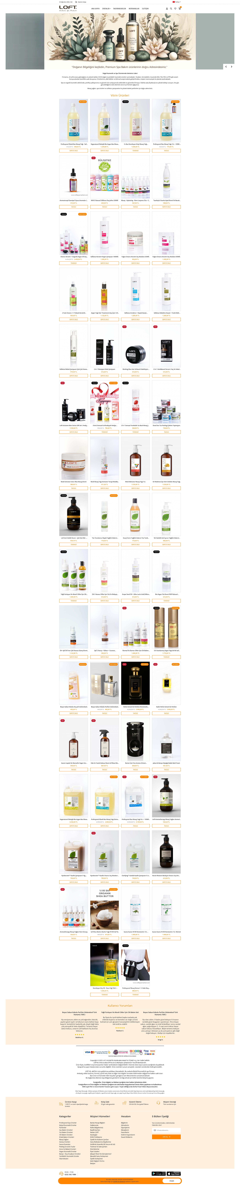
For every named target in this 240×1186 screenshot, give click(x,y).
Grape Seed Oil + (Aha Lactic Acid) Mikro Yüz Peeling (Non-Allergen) (135, 594)
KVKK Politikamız (96, 1137)
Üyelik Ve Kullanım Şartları (99, 1139)
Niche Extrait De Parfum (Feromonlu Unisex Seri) (135, 707)
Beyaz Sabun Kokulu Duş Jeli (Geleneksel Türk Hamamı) (73, 707)
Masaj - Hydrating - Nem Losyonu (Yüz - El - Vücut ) (135, 200)
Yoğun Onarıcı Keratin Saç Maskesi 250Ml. (135, 257)
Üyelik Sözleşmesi (96, 1159)
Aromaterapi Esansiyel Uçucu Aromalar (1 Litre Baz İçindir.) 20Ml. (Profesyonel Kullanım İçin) (73, 200)
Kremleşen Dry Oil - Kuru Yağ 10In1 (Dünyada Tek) (104, 988)
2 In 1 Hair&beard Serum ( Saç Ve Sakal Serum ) (166, 369)
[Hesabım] (167, 8)
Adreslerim (125, 1125)
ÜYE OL (165, 1137)
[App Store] (174, 1173)
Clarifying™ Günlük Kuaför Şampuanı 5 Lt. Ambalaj (135, 876)
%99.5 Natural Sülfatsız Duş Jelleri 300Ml (104, 200)
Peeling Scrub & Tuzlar (67, 1147)
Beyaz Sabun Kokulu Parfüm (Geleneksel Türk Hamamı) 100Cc (104, 707)
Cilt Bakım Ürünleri (65, 1135)
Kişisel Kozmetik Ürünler (67, 1125)
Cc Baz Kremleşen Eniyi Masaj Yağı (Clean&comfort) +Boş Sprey (135, 144)
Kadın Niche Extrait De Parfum (166, 707)
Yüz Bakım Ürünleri (66, 1132)
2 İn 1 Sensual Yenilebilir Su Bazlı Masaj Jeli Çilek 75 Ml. (135, 425)
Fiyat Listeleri (94, 1151)
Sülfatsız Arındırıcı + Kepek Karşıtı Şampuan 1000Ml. (135, 313)
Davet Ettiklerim (126, 1137)
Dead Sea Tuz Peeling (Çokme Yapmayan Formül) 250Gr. (166, 425)
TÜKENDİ (135, 151)
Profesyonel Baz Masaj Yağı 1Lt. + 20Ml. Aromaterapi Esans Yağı (166, 144)
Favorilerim (125, 1132)
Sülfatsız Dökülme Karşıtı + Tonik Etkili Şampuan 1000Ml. (166, 313)
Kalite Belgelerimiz (96, 1128)
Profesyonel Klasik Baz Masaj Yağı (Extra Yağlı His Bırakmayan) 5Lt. (104, 819)
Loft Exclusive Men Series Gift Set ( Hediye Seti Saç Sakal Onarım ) (74, 425)
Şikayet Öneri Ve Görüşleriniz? (100, 1154)
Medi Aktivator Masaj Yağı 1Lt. (135, 482)
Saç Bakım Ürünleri (66, 1130)
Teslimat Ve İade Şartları (98, 1147)
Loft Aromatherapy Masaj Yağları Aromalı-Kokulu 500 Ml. (166, 819)
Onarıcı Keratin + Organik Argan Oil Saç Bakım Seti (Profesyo (74, 257)
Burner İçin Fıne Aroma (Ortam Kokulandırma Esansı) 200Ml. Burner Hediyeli (135, 763)
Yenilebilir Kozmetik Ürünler (69, 1156)
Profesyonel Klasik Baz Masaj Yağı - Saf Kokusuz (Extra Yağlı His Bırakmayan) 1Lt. (73, 144)
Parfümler (62, 1128)
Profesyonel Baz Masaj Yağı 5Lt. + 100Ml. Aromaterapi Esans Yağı (135, 819)
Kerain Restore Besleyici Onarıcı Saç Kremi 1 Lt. (166, 876)
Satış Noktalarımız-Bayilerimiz (100, 1142)
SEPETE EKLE (74, 151)
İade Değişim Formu (97, 1161)
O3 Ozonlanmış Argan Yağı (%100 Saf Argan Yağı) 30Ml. (166, 651)
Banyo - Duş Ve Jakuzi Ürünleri (70, 1154)
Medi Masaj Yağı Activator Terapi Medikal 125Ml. (104, 482)
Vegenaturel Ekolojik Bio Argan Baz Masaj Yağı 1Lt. (104, 144)
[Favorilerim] (175, 8)
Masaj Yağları (64, 1139)
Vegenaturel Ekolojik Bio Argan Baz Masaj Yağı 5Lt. (73, 819)
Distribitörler (94, 1149)
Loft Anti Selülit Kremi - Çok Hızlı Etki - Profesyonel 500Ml (73, 538)
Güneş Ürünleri (64, 1142)
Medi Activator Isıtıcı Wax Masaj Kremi (73, 482)
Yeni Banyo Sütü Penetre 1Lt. (92, 1012)
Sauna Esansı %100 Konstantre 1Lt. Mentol (166, 932)
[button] (226, 66)
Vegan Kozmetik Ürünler (67, 1151)
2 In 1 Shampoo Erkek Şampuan (104, 369)
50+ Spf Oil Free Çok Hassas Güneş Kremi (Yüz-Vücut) (73, 651)
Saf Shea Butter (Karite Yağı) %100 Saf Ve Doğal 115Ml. (104, 932)
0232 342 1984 (70, 1174)
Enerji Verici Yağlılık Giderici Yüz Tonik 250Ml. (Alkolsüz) (135, 538)
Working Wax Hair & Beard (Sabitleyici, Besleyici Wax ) (135, 369)
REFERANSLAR (134, 9)
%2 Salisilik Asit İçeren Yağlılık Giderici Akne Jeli (166, 538)
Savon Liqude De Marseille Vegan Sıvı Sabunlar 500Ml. (73, 763)
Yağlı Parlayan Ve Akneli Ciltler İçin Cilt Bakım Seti (73, 594)
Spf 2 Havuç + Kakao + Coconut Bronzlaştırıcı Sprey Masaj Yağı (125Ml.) (104, 651)
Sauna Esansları (64, 1144)
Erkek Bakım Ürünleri (66, 1137)
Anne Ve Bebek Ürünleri (67, 1149)
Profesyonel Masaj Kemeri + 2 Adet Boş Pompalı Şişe (135, 988)
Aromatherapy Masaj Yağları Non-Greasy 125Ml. (73, 932)
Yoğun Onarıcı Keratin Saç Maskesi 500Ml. (166, 257)
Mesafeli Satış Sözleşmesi (99, 1156)
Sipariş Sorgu (82, 2)
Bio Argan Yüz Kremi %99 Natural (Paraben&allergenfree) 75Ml (166, 594)
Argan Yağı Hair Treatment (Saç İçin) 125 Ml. (104, 313)
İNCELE (166, 151)
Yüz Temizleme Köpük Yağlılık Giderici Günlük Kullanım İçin (104, 538)
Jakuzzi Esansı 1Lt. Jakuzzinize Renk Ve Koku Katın (173, 1012)
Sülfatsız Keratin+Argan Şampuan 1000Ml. (105, 257)
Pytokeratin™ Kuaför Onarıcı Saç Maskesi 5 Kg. (104, 876)
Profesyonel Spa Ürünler (68, 1123)
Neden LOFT (94, 1132)
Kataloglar (93, 1135)
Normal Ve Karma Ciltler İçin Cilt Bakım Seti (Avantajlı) (135, 651)
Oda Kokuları (63, 1159)
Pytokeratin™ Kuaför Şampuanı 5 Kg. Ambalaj (74, 876)
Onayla (172, 1181)
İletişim (92, 1163)
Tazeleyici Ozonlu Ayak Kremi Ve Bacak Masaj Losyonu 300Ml (166, 200)
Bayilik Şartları (95, 1130)
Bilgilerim (124, 1123)
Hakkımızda (94, 1125)
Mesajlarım (125, 1130)
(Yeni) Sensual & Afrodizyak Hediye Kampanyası (104, 425)
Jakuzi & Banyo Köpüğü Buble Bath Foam (166, 763)
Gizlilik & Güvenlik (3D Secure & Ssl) (102, 1144)
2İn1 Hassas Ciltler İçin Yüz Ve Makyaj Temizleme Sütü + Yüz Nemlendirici (104, 594)
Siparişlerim (125, 1128)
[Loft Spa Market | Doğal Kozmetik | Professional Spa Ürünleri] (68, 9)
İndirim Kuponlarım (128, 1135)
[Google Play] (159, 1173)
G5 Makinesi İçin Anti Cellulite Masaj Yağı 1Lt (166, 482)
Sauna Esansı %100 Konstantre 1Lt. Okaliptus (135, 932)
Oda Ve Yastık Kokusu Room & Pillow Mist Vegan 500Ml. (104, 763)
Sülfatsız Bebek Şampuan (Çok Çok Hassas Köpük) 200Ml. (74, 369)
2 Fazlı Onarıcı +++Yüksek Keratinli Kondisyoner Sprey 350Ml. (73, 313)
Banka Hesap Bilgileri (97, 1123)
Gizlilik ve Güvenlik (119, 1181)
